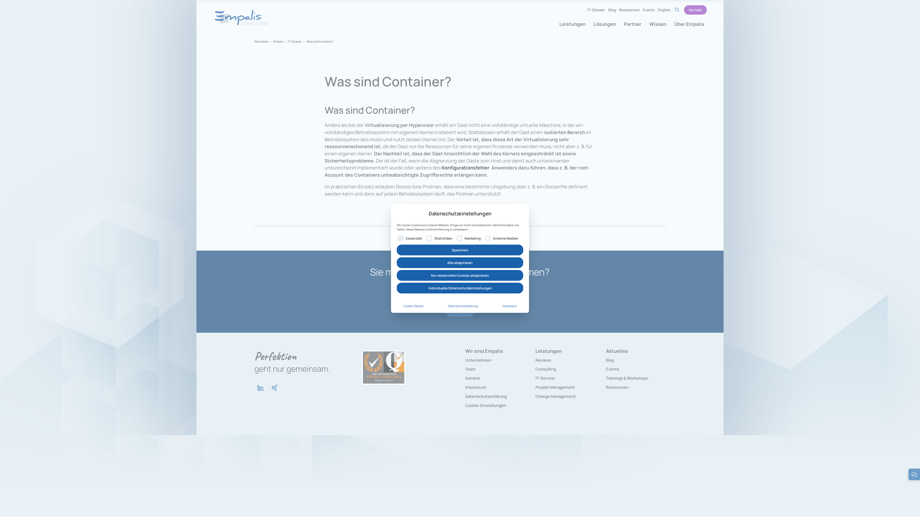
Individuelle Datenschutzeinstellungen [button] (460, 288)
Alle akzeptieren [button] (460, 262)
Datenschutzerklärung (463, 306)
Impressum (509, 306)
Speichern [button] (460, 250)
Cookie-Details (413, 306)
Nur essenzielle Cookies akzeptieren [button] (460, 275)
